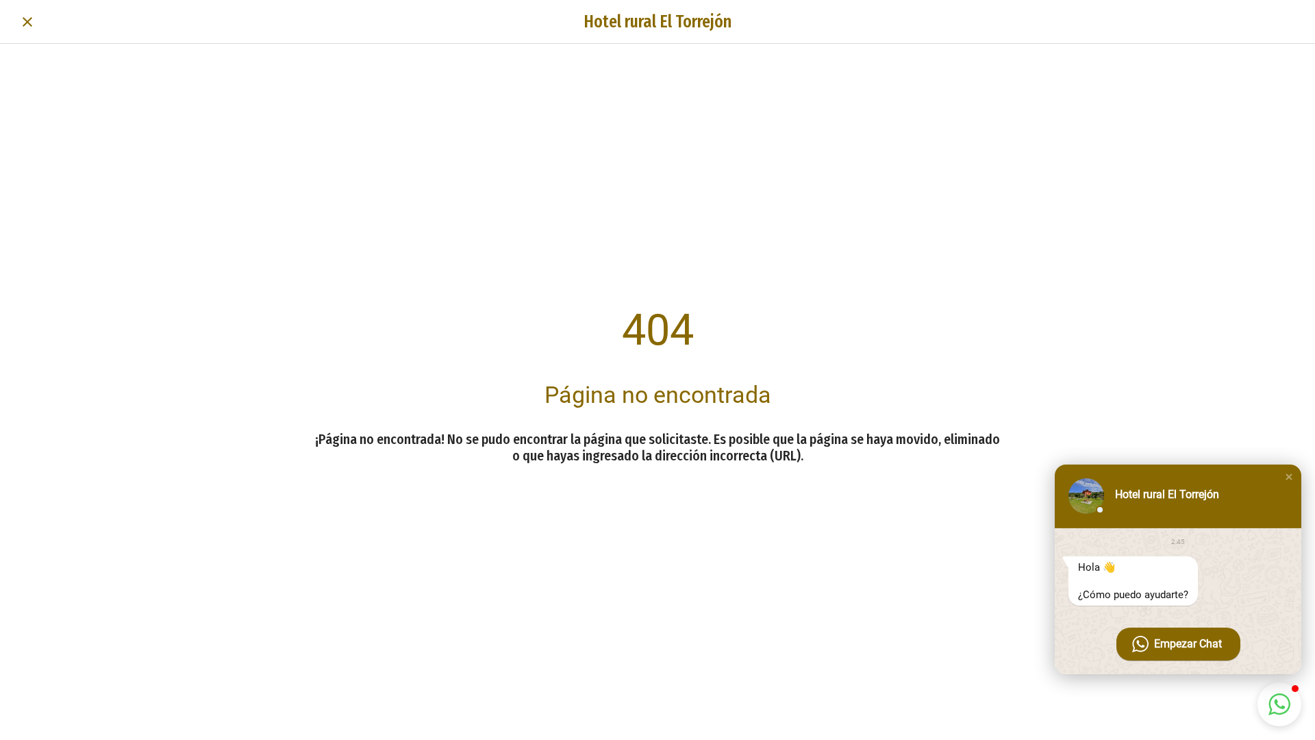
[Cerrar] (27, 22)
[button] (1289, 477)
